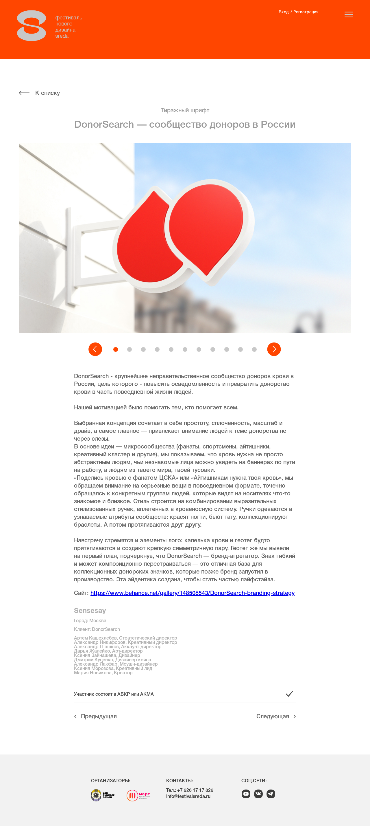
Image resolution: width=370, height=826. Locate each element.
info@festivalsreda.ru (188, 797)
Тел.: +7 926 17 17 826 (189, 791)
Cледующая (272, 716)
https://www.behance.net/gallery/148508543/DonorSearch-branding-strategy (192, 593)
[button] (95, 349)
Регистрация (306, 12)
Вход (283, 12)
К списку (47, 93)
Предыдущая (99, 716)
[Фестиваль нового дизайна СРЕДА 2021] (52, 25)
